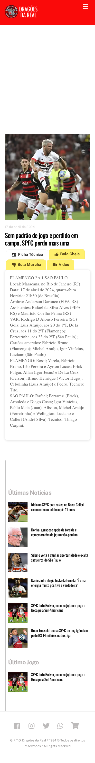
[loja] (76, 725)
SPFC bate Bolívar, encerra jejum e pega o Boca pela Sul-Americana (58, 608)
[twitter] (47, 725)
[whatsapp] (61, 725)
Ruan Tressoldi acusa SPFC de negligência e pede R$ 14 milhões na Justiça (59, 633)
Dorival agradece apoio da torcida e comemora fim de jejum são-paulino (54, 532)
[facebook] (18, 725)
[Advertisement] (47, 75)
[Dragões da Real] (22, 15)
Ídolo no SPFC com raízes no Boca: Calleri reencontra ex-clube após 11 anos (57, 507)
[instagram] (32, 725)
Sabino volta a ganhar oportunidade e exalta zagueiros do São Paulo (59, 558)
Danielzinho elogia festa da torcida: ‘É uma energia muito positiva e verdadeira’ (58, 583)
